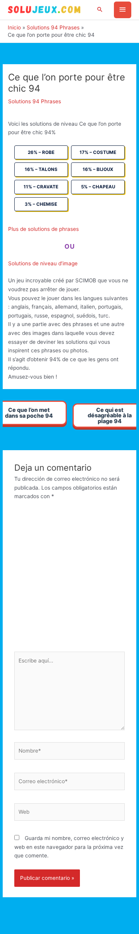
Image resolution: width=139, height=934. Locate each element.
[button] (100, 10)
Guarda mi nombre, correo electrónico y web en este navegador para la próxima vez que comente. (69, 847)
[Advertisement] (69, 578)
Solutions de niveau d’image (43, 263)
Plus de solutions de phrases (43, 229)
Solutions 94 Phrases (34, 101)
